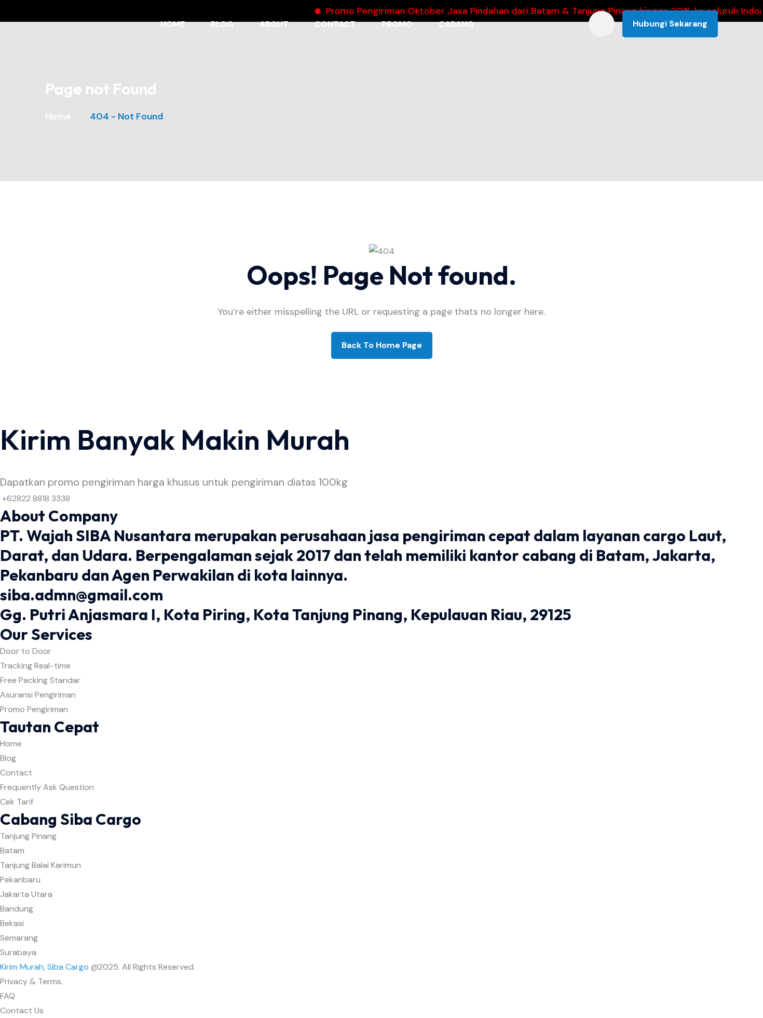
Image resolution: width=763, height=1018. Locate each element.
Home (172, 24)
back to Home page (382, 345)
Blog (222, 24)
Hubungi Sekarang (670, 23)
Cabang (456, 24)
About (274, 24)
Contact (335, 24)
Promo (397, 24)
